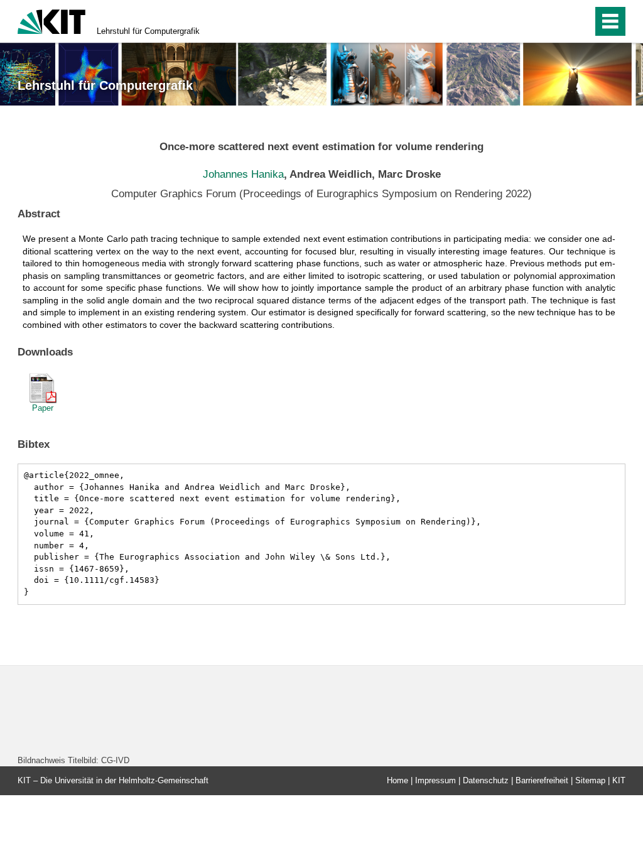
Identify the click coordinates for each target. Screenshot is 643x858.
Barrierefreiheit (542, 780)
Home (397, 780)
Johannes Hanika (243, 174)
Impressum (435, 780)
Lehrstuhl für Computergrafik (148, 31)
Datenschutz (486, 780)
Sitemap (590, 780)
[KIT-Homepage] (51, 20)
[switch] (579, 21)
